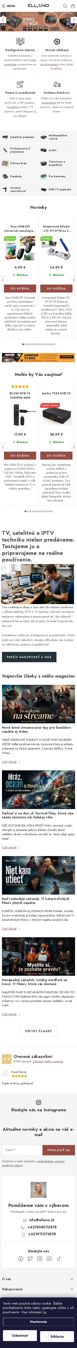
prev (3, 280)
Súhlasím (57, 1336)
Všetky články (38, 1031)
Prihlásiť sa (58, 1150)
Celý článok (9, 762)
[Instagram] (39, 1258)
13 (54, 344)
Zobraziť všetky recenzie (48, 1061)
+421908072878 (42, 1227)
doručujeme (49, 103)
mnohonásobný (49, 64)
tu (45, 1312)
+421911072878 (42, 1234)
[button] (3, 20)
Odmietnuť (20, 1335)
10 (47, 344)
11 (49, 344)
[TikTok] (58, 1258)
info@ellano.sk (41, 1220)
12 (51, 344)
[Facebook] (20, 1258)
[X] (30, 1258)
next (73, 280)
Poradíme (13, 107)
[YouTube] (49, 1258)
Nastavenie (38, 1321)
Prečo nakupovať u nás (29, 657)
